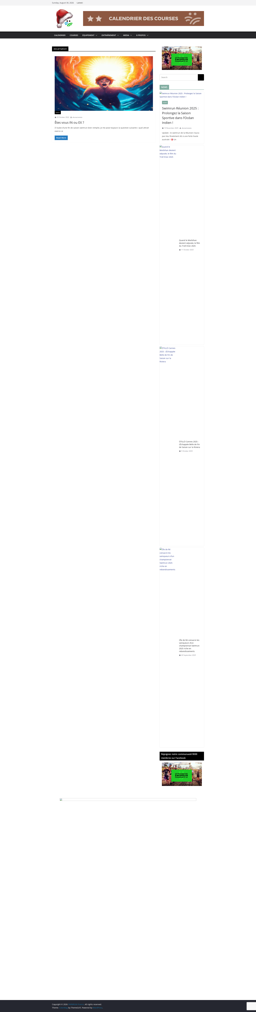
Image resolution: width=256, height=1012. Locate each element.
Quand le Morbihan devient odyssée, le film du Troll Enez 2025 (189, 243)
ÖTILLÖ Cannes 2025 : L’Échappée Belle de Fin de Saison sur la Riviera (189, 444)
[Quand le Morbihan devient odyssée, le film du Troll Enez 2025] (168, 245)
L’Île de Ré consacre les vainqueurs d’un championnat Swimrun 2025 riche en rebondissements (189, 646)
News (165, 102)
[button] (95, 35)
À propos (141, 35)
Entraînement (109, 35)
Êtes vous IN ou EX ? (69, 122)
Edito (58, 112)
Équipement (88, 35)
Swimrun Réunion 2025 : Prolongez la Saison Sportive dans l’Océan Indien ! (180, 115)
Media (126, 35)
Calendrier (59, 35)
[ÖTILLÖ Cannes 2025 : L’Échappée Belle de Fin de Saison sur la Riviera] (168, 446)
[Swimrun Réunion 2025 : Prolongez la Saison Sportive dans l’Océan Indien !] (182, 95)
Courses (74, 35)
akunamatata (77, 117)
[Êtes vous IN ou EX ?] (104, 83)
